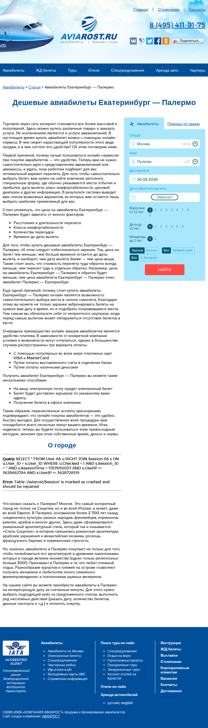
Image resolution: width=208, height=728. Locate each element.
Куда (133, 153)
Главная (141, 9)
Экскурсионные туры (124, 669)
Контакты (197, 9)
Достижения (171, 691)
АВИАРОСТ (51, 716)
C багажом (148, 258)
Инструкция (171, 643)
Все (166, 250)
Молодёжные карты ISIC (66, 674)
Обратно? (165, 197)
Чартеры (197, 70)
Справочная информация (67, 679)
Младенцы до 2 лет (137, 239)
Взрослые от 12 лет (137, 210)
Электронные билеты (64, 655)
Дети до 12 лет (135, 226)
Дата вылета (139, 171)
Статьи (34, 87)
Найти (164, 270)
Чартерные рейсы (62, 665)
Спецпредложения (127, 70)
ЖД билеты (46, 70)
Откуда (134, 135)
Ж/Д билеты (171, 649)
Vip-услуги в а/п (60, 669)
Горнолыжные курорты (125, 660)
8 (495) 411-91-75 (177, 24)
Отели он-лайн (113, 686)
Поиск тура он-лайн (118, 643)
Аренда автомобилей (119, 694)
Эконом (137, 250)
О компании (168, 9)
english (127, 703)
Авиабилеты (13, 70)
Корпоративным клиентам (175, 670)
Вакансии (169, 678)
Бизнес (151, 250)
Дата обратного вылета (147, 188)
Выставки (169, 655)
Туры (72, 70)
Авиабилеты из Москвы (66, 651)
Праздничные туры (122, 665)
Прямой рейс (183, 250)
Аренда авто (167, 70)
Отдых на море (119, 655)
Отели (93, 70)
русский (113, 703)
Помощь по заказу (183, 124)
